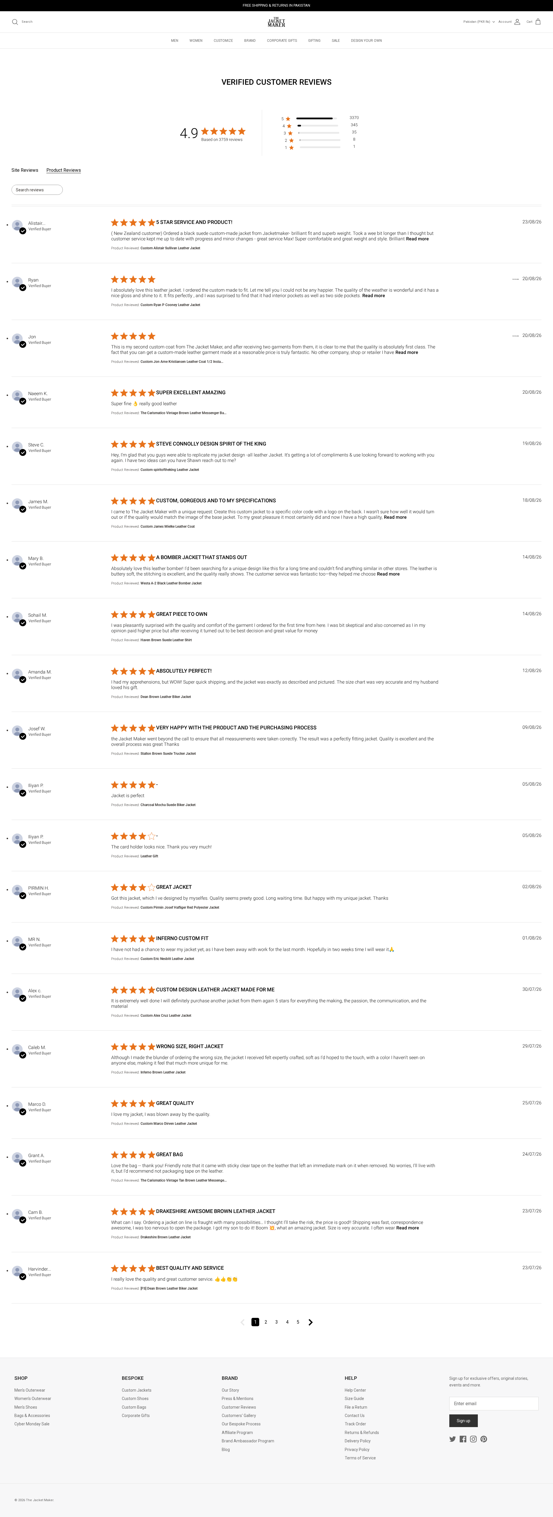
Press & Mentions (237, 1398)
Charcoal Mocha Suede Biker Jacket (168, 805)
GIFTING (314, 41)
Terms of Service (360, 1458)
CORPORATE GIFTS (282, 41)
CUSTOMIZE (223, 41)
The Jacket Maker (39, 1500)
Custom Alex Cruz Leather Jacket (166, 1016)
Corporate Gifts (136, 1415)
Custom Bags (134, 1407)
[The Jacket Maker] (276, 22)
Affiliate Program (237, 1432)
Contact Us (355, 1415)
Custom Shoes (135, 1398)
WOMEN (196, 41)
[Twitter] (452, 1439)
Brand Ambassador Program (248, 1441)
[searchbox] (32, 190)
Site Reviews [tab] (25, 170)
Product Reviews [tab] (63, 170)
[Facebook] (463, 1439)
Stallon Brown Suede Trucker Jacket (168, 754)
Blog (226, 1449)
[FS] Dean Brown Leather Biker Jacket (169, 1288)
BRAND (250, 41)
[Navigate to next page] (311, 1322)
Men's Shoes (25, 1407)
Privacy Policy (357, 1449)
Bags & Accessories (32, 1415)
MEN (174, 41)
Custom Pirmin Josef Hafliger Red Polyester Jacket (180, 907)
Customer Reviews (239, 1407)
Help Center (355, 1390)
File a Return (356, 1407)
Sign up (463, 1420)
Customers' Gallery (239, 1415)
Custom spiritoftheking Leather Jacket (170, 470)
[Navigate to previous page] (242, 1322)
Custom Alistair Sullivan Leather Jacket (170, 248)
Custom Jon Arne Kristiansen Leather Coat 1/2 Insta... (182, 362)
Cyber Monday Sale (32, 1424)
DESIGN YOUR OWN (366, 41)
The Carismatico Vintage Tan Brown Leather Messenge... (184, 1180)
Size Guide (354, 1398)
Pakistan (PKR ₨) (476, 22)
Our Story (230, 1390)
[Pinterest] (483, 1439)
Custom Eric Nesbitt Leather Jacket (167, 959)
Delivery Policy (358, 1441)
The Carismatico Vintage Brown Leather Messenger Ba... (183, 413)
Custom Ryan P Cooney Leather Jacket (170, 305)
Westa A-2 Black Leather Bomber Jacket (171, 583)
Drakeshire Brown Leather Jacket (166, 1237)
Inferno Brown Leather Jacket (163, 1072)
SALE (336, 41)
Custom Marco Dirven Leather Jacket (169, 1124)
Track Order (355, 1424)
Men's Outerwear (29, 1390)
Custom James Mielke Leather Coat (168, 526)
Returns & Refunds (362, 1432)
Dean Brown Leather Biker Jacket (166, 697)
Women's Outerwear (32, 1398)
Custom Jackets (136, 1390)
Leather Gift (149, 856)
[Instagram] (473, 1439)
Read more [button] (417, 238)
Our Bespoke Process (241, 1424)
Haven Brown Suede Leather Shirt (166, 640)
